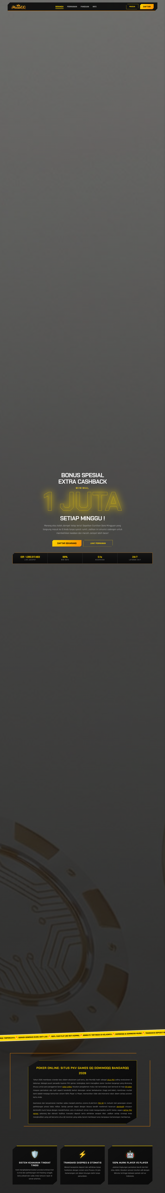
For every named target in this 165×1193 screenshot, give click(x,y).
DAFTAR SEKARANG (67, 543)
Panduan (85, 6)
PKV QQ (101, 1103)
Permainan (72, 6)
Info (95, 6)
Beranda (59, 6)
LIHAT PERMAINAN (98, 543)
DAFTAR (147, 6)
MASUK (132, 6)
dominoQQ (120, 1106)
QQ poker (128, 1087)
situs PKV (111, 1080)
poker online (67, 1087)
